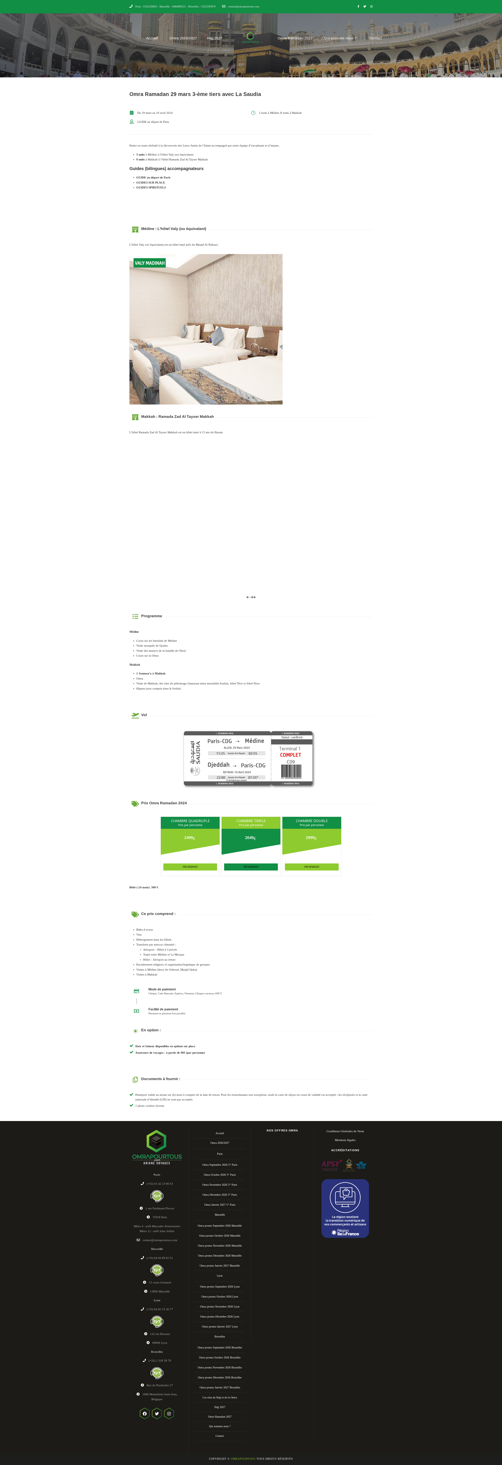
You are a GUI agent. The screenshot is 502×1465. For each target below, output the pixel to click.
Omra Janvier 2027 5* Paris (219, 1204)
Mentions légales (345, 1140)
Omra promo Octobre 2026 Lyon (219, 1296)
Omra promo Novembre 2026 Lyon (219, 1306)
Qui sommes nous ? (340, 38)
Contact (375, 38)
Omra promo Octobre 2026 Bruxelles (219, 1357)
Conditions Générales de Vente (345, 1131)
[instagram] (371, 6)
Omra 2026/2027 (183, 38)
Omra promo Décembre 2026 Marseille (220, 1255)
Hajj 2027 (215, 38)
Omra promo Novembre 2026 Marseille (220, 1245)
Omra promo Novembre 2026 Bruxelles (220, 1367)
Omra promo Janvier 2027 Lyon (220, 1326)
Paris (220, 1153)
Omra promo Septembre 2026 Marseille (220, 1225)
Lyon (220, 1275)
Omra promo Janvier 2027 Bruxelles (220, 1387)
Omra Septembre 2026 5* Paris (219, 1164)
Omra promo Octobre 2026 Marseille (219, 1235)
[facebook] (358, 6)
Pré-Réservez (190, 867)
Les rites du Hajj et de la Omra (220, 1397)
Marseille (220, 1214)
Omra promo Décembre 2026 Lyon (219, 1316)
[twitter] (364, 6)
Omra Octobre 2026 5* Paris (220, 1174)
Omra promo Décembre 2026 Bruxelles (220, 1377)
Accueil (152, 38)
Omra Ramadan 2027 (295, 38)
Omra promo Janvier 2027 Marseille (220, 1265)
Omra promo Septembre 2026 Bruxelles (220, 1347)
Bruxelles (220, 1336)
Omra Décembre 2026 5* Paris (220, 1194)
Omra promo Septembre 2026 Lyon (220, 1286)
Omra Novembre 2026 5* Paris (219, 1184)
